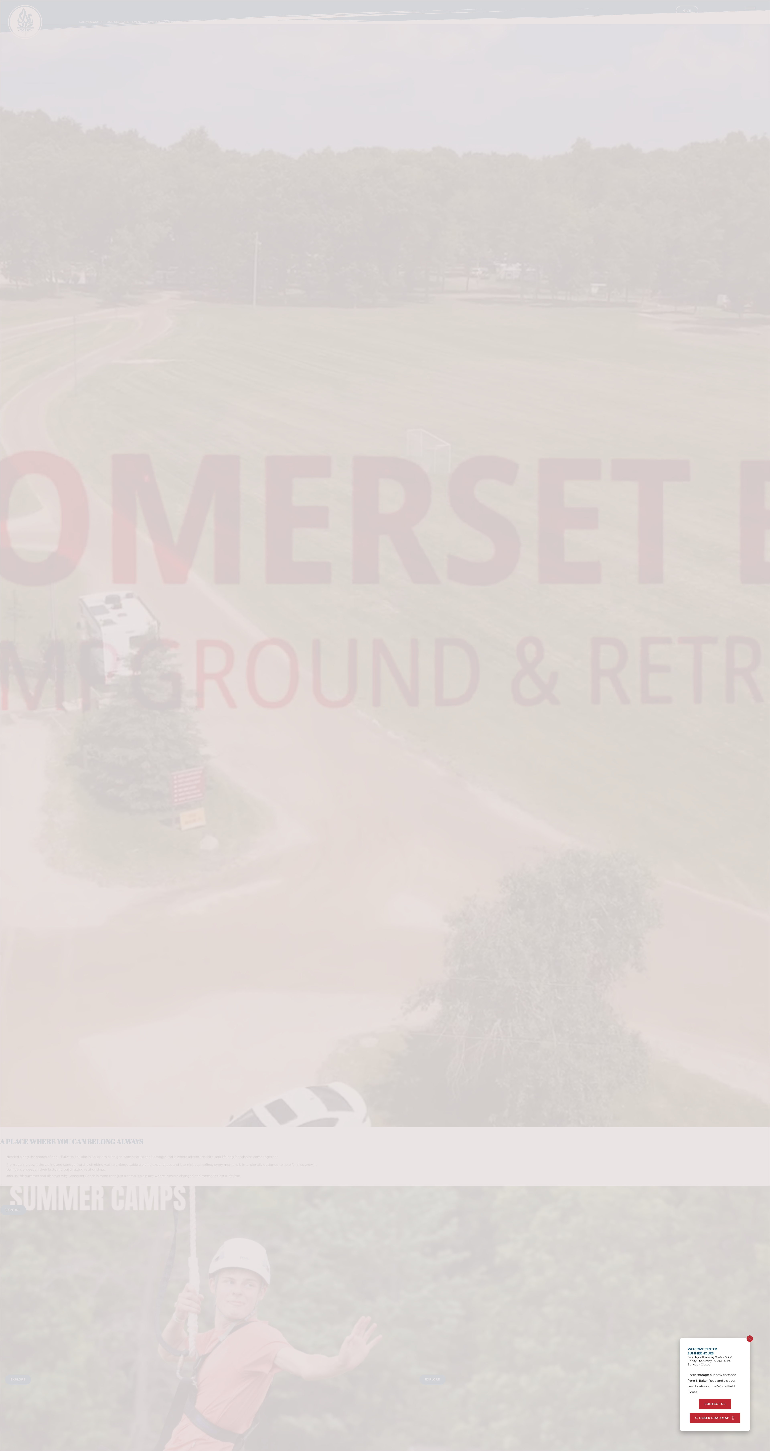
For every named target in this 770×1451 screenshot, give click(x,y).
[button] (750, 1338)
